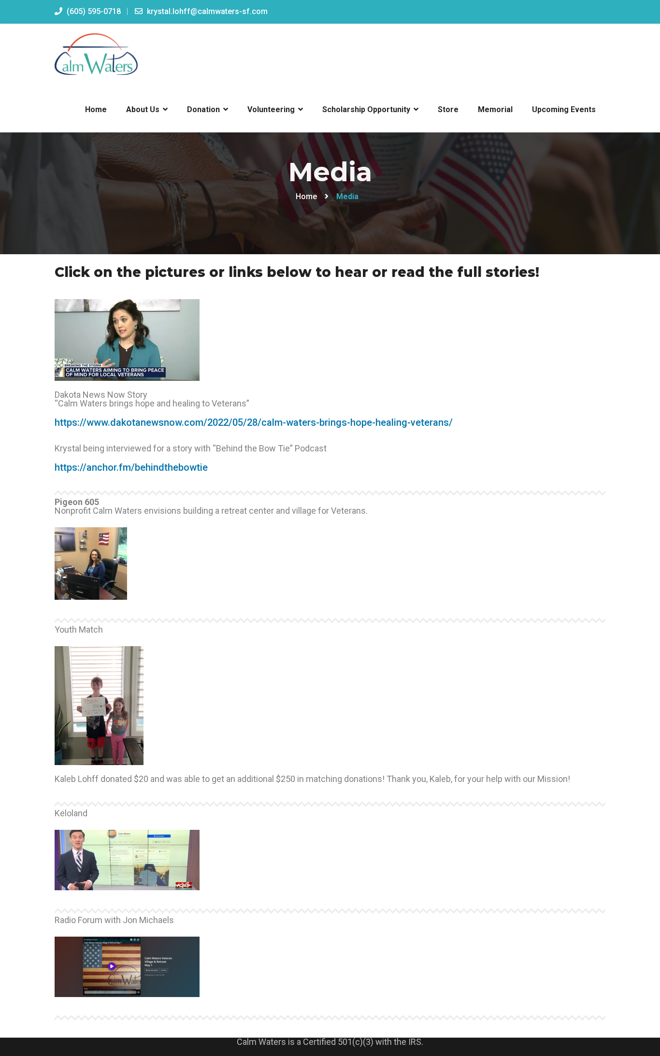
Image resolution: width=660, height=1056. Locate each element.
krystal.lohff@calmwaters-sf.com (206, 11)
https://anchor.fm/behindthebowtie (131, 467)
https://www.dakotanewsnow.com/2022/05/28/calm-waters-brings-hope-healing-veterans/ (254, 422)
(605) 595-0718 (93, 11)
